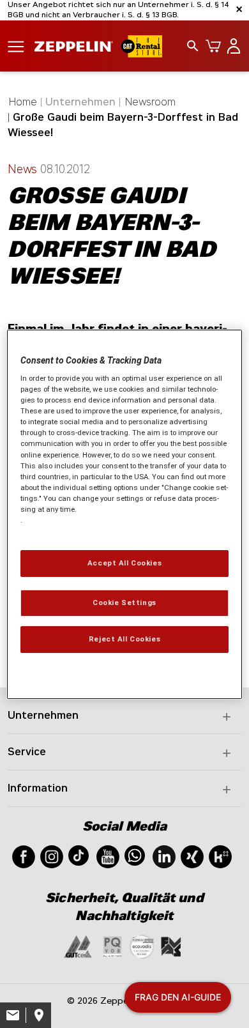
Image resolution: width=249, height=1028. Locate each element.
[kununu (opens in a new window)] (220, 856)
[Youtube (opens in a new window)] (107, 856)
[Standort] (38, 1015)
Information (38, 788)
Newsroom (150, 102)
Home (23, 102)
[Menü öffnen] (16, 46)
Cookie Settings (124, 602)
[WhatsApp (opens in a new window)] (134, 854)
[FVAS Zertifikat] (171, 946)
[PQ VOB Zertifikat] (112, 946)
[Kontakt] (13, 1015)
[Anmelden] (231, 46)
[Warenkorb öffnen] (210, 46)
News (24, 169)
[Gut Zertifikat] (78, 946)
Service (27, 752)
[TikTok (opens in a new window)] (78, 854)
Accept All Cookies (124, 562)
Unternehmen (43, 715)
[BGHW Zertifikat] (142, 946)
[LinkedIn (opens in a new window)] (164, 856)
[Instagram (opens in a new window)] (51, 856)
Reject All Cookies (124, 638)
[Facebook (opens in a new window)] (23, 856)
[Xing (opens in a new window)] (192, 856)
